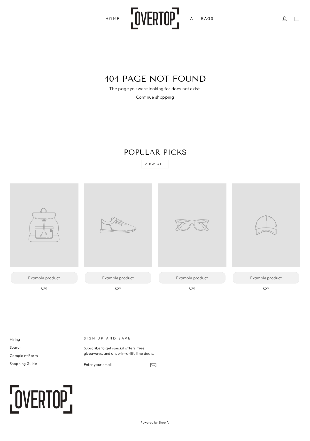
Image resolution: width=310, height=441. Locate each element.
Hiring (15, 339)
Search (16, 347)
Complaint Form (24, 355)
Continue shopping (155, 97)
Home (113, 18)
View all (155, 164)
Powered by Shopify (154, 422)
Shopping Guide (23, 363)
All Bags (202, 18)
